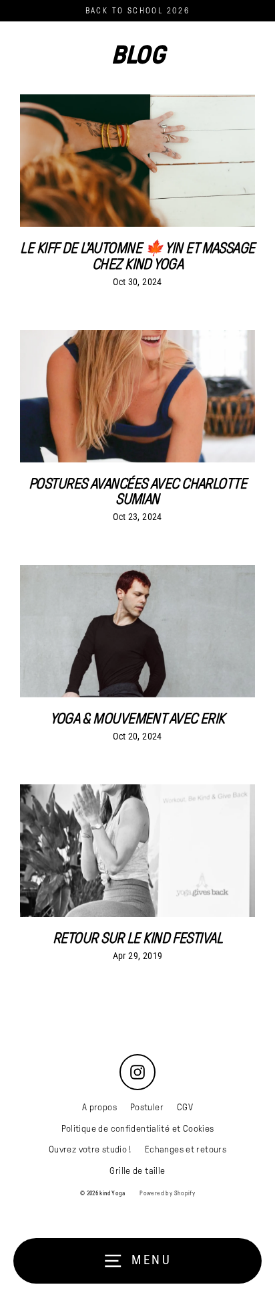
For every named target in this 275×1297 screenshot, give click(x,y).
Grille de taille (137, 1171)
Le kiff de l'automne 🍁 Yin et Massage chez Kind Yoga (137, 256)
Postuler (147, 1107)
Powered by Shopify (167, 1193)
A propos (99, 1107)
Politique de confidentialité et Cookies (137, 1129)
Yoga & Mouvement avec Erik (137, 718)
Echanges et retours (185, 1149)
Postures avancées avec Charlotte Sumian (137, 491)
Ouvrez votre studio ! (90, 1149)
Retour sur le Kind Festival (137, 938)
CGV (185, 1107)
